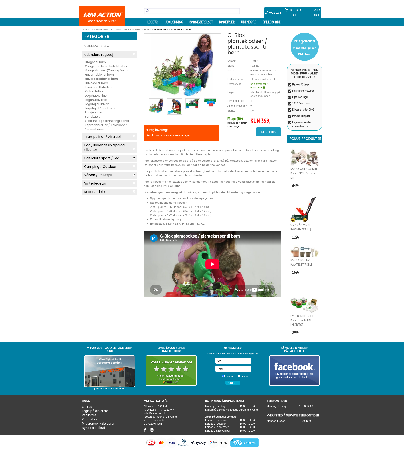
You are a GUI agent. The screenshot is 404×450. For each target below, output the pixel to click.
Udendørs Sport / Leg (101, 158)
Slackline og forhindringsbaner (107, 121)
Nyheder (88, 428)
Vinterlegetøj (95, 183)
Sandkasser (93, 117)
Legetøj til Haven (97, 104)
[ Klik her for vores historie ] (109, 388)
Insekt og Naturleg (98, 87)
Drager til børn (95, 62)
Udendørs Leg (96, 45)
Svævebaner (94, 129)
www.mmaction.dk (154, 420)
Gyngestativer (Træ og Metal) (107, 70)
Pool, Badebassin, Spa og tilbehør (104, 147)
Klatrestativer (95, 91)
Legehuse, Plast (96, 96)
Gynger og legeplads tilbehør (106, 66)
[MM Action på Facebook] (294, 370)
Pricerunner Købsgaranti (99, 423)
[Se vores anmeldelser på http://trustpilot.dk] (171, 370)
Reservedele (94, 191)
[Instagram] (152, 430)
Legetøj (152, 22)
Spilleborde (272, 22)
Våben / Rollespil (98, 175)
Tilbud (100, 428)
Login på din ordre (95, 411)
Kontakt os (90, 419)
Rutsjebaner (93, 112)
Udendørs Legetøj (98, 54)
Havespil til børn (96, 83)
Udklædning (174, 22)
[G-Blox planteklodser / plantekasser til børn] (182, 65)
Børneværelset (201, 22)
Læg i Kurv (268, 132)
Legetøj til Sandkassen (101, 108)
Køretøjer (227, 22)
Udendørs (248, 22)
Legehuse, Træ (96, 100)
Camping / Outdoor (100, 166)
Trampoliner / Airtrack (103, 136)
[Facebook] (145, 430)
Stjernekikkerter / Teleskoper (106, 125)
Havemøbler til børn (99, 75)
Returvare (89, 415)
